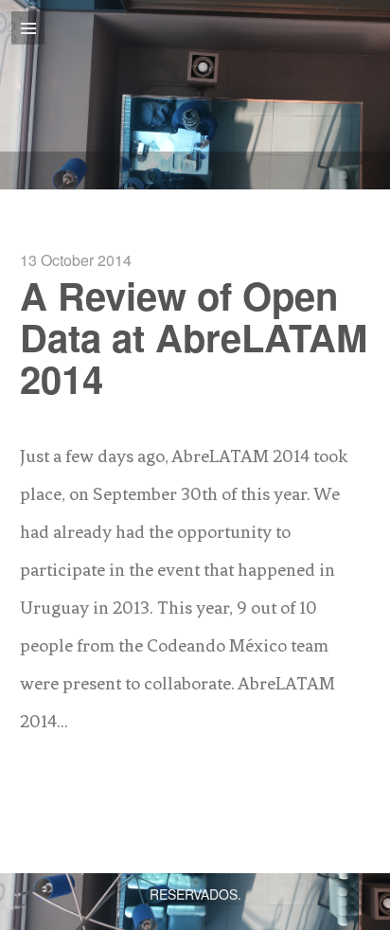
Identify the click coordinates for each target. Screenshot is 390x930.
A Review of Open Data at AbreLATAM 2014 (193, 336)
